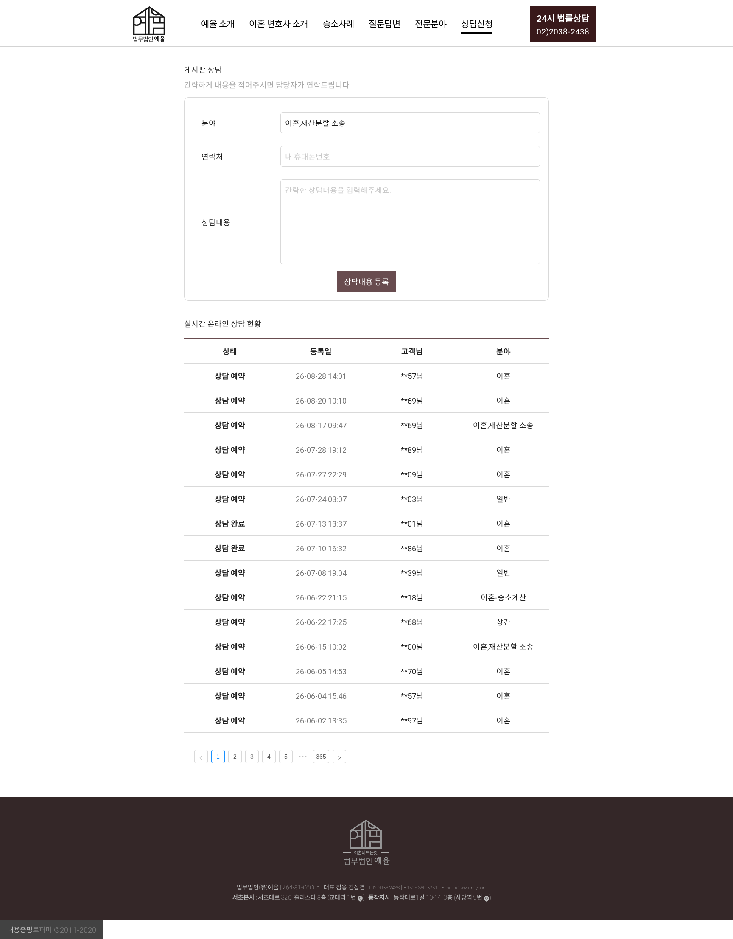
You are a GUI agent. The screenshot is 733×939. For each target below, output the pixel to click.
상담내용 (215, 222)
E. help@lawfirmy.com (464, 887)
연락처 (212, 156)
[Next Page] (339, 756)
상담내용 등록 (366, 281)
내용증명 (20, 929)
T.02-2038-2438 (384, 887)
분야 (208, 123)
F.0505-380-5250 (421, 887)
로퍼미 (42, 929)
